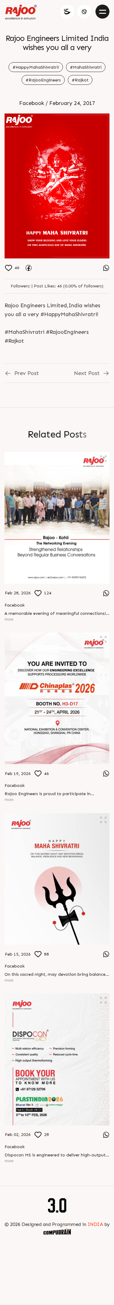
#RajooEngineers (43, 80)
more (9, 619)
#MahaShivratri (86, 67)
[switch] (84, 12)
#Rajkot (80, 80)
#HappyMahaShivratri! (35, 67)
